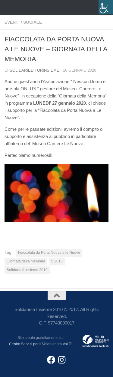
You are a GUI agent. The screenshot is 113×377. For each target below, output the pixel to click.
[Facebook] (51, 360)
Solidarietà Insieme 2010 (27, 270)
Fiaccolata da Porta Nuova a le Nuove (49, 252)
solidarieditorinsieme (34, 70)
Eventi (12, 22)
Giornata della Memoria (26, 261)
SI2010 (57, 261)
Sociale (32, 22)
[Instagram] (62, 360)
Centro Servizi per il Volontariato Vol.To (41, 344)
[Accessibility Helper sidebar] (106, 7)
